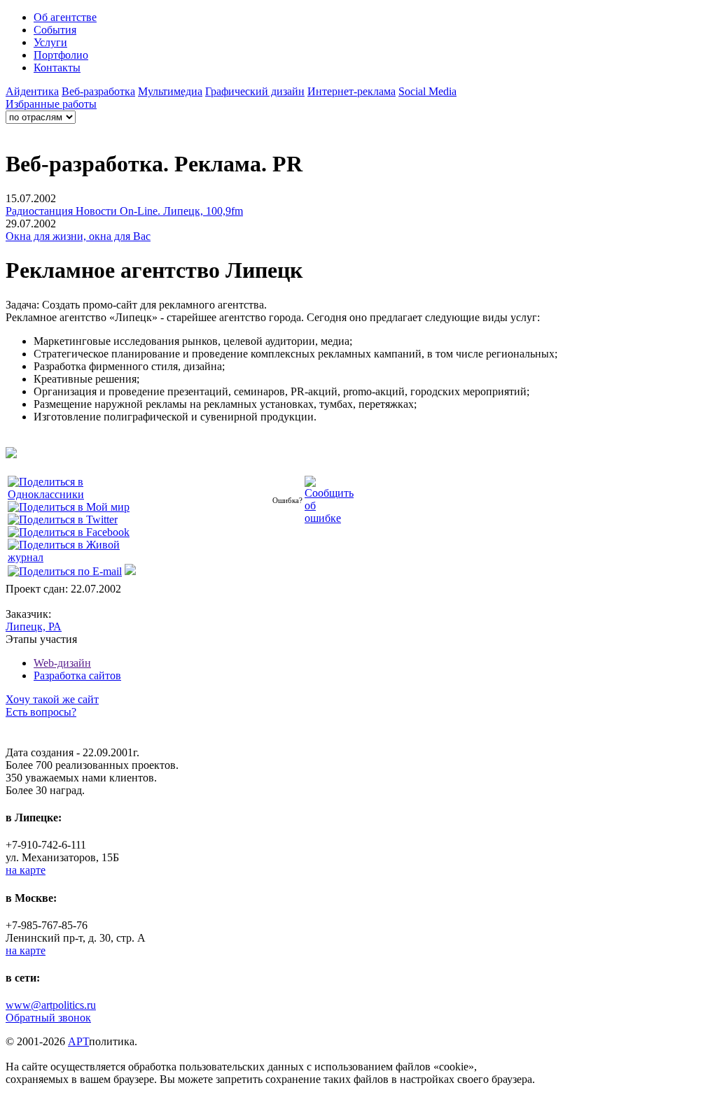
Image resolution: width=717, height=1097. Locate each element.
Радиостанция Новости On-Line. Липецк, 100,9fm (124, 211)
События (55, 30)
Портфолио (61, 55)
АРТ (78, 1041)
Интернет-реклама (351, 91)
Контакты (57, 67)
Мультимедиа (170, 91)
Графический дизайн (255, 91)
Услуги (50, 42)
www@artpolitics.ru (51, 1005)
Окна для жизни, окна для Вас (78, 236)
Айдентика (32, 91)
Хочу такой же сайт (52, 699)
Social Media (427, 91)
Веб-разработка (98, 91)
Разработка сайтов (77, 675)
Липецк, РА (34, 626)
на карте (26, 870)
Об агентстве (65, 17)
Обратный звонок (48, 1018)
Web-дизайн (62, 663)
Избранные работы (51, 104)
